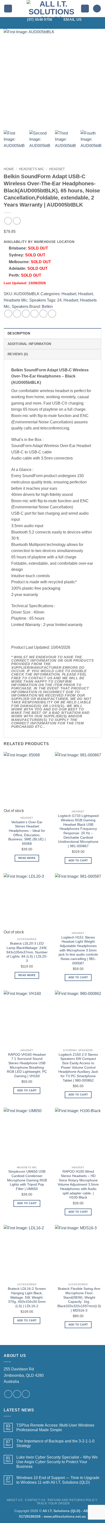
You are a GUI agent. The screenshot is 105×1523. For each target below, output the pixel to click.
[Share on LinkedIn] (52, 314)
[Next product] (8, 221)
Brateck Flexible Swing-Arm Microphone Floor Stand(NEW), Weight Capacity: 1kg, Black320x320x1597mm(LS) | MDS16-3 (79, 1299)
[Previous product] (17, 221)
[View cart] (97, 9)
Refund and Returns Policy (72, 1500)
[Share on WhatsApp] (8, 314)
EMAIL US (72, 19)
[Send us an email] (17, 1394)
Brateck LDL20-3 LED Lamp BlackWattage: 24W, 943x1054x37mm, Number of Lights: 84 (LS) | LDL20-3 (27, 952)
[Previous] (11, 77)
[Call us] (26, 1394)
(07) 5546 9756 (39, 19)
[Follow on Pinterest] (62, 25)
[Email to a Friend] (35, 314)
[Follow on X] (49, 25)
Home (9, 169)
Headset (57, 169)
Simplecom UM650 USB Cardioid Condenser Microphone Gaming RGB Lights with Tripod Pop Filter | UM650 (27, 1180)
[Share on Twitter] (26, 314)
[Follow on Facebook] (30, 25)
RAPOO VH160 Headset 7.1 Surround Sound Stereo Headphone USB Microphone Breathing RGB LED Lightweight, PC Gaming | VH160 (27, 1065)
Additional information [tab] (29, 344)
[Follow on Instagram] (37, 25)
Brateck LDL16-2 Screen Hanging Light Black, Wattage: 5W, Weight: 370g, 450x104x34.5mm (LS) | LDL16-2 (27, 1297)
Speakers (37, 300)
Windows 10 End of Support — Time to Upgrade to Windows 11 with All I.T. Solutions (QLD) (57, 1480)
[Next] (93, 77)
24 (59, 300)
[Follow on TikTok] (43, 25)
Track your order (53, 1503)
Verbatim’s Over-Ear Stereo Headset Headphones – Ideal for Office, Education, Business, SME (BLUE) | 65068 (27, 832)
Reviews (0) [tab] (18, 354)
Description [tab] (19, 333)
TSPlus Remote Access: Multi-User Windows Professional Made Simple (55, 1427)
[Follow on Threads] (56, 25)
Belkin (47, 306)
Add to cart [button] (78, 860)
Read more (26, 857)
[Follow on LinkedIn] (68, 25)
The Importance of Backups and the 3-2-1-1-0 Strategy (55, 1443)
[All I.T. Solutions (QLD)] (51, 8)
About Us (15, 1500)
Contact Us (35, 1500)
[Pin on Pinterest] (43, 314)
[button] (8, 9)
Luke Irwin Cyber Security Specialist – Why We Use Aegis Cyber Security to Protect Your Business (57, 1462)
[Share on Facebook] (17, 314)
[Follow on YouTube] (75, 25)
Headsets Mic (31, 169)
